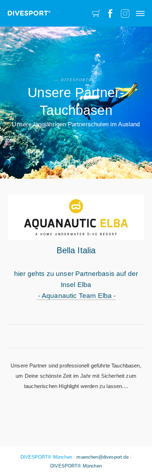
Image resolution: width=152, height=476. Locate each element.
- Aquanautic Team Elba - (76, 295)
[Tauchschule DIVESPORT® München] (29, 10)
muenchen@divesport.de (102, 457)
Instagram (125, 13)
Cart (96, 13)
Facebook (110, 13)
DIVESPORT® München (76, 466)
